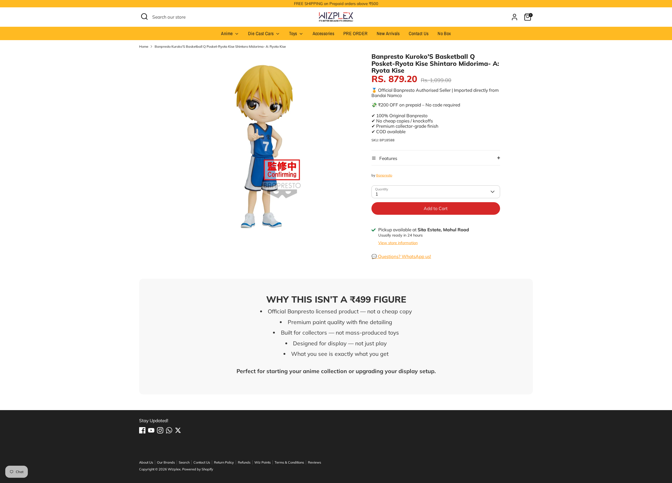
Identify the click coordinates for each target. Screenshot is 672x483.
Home (143, 47)
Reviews (314, 462)
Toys (293, 33)
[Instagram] (160, 430)
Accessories (323, 33)
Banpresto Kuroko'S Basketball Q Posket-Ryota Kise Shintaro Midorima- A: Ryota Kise (220, 47)
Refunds (244, 462)
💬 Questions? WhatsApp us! (401, 256)
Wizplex (174, 469)
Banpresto (384, 175)
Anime (227, 33)
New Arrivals (388, 33)
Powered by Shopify (197, 469)
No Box (444, 33)
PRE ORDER (355, 33)
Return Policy (224, 462)
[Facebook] (142, 430)
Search (184, 462)
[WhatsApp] (169, 430)
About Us (146, 462)
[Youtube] (151, 430)
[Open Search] (144, 16)
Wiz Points (262, 462)
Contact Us (419, 33)
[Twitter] (178, 430)
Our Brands (166, 462)
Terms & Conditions (289, 462)
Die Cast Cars (261, 33)
